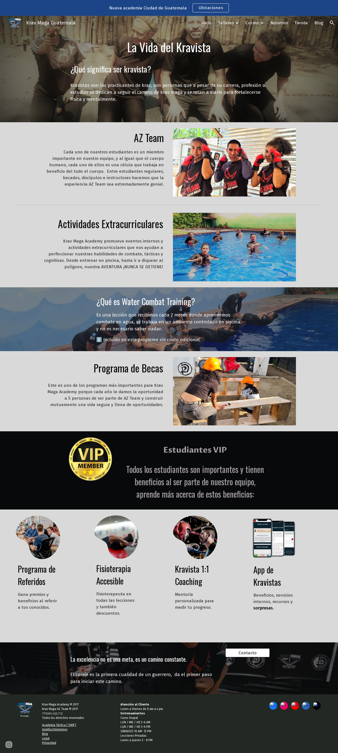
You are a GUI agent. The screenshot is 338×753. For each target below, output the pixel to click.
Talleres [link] (226, 22)
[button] (332, 23)
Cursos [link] (252, 22)
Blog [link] (318, 22)
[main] (169, 45)
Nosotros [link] (279, 22)
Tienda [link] (301, 22)
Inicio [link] (206, 22)
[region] (169, 8)
